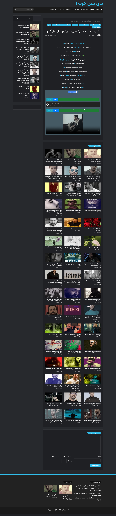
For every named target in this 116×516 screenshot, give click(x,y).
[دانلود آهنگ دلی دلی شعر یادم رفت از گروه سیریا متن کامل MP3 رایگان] (72, 274)
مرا (70, 48)
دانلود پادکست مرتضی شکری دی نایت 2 (93, 385)
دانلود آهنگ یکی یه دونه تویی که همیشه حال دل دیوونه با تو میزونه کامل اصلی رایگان (93, 317)
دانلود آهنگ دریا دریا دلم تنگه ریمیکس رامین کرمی (94, 160)
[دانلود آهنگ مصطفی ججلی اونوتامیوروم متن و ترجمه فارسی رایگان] (53, 274)
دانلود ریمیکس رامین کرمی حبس (74, 229)
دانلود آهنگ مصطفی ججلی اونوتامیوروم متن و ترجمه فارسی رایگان (55, 282)
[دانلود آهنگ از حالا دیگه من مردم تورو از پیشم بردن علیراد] (72, 293)
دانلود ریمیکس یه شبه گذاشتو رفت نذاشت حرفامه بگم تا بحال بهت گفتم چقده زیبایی (54, 211)
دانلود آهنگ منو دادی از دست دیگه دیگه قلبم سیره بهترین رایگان (93, 177)
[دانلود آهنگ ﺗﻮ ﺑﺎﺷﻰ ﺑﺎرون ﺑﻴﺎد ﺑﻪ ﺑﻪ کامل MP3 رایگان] (72, 328)
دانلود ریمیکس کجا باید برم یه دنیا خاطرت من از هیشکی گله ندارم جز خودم (54, 230)
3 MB (49, 99)
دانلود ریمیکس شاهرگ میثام (94, 247)
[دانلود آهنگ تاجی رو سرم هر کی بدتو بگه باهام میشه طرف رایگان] (53, 414)
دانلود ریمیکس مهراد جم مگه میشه (93, 368)
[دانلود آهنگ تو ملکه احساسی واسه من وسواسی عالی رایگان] (72, 397)
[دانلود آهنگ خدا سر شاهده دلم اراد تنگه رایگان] (92, 328)
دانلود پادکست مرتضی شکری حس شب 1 (73, 264)
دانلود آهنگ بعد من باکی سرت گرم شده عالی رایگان (73, 160)
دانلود (81, 25)
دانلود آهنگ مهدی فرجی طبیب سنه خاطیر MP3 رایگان (54, 352)
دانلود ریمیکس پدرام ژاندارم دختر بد (54, 193)
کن (63, 63)
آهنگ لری (68, 9)
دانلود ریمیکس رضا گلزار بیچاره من (73, 420)
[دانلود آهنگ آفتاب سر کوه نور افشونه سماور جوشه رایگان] (92, 414)
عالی (64, 44)
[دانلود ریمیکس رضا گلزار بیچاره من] (72, 414)
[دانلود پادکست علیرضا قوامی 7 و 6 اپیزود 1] (92, 204)
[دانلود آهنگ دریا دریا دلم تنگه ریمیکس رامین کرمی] (92, 153)
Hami (74, 52)
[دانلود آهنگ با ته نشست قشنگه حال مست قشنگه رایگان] (53, 310)
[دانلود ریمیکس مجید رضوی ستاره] (72, 204)
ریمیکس (92, 9)
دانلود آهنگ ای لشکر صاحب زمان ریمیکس (93, 281)
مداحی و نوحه (54, 9)
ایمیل (99, 457)
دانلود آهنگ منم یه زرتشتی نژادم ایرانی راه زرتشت (88, 499)
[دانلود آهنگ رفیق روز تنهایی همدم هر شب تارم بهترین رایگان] (92, 397)
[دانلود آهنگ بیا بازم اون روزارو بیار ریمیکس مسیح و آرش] (72, 362)
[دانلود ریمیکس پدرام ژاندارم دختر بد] (53, 187)
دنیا (67, 87)
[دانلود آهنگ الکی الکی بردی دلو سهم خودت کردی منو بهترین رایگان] (53, 397)
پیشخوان (98, 9)
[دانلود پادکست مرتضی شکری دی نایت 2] (92, 379)
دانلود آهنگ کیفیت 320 (78, 99)
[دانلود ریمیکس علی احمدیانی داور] (72, 310)
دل (67, 83)
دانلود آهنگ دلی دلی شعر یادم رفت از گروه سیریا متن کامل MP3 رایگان (73, 281)
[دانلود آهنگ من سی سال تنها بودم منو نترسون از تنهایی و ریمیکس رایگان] (53, 170)
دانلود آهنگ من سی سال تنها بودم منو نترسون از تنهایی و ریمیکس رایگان (53, 177)
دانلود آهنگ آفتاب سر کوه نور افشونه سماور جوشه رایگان (92, 421)
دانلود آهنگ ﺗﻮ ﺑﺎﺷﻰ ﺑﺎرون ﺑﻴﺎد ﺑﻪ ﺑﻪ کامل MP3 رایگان (73, 335)
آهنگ (94, 21)
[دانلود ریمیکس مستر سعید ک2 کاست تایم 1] (53, 241)
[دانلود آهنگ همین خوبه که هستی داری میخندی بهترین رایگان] (53, 257)
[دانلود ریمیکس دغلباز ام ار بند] (53, 328)
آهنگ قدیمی (76, 9)
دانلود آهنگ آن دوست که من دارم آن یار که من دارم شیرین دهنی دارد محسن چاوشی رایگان (73, 386)
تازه (37, 18)
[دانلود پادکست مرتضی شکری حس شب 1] (72, 257)
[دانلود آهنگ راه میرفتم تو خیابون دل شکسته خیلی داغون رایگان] (72, 241)
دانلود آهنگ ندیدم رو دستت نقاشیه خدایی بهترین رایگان (93, 352)
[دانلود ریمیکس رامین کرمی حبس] (72, 222)
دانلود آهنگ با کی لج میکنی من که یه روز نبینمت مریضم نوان (87, 494)
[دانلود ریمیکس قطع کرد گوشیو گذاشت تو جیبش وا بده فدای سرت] (72, 345)
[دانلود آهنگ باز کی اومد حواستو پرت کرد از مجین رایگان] (53, 362)
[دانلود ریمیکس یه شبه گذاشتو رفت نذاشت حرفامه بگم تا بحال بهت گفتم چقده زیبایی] (53, 204)
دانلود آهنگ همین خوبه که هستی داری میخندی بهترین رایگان (54, 264)
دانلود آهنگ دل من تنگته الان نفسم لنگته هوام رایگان (93, 194)
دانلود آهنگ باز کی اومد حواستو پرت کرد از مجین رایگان (54, 369)
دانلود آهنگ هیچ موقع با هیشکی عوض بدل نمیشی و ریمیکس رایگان (73, 194)
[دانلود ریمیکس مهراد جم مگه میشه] (92, 362)
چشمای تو (67, 75)
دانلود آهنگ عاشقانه (56, 25)
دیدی (49, 25)
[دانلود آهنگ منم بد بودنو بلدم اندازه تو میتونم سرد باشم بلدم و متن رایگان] (53, 153)
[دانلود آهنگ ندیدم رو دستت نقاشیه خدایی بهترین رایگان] (92, 345)
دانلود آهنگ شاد (84, 9)
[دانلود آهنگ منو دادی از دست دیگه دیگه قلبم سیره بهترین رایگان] (92, 170)
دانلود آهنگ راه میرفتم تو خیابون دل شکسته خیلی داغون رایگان (73, 247)
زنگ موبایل (61, 9)
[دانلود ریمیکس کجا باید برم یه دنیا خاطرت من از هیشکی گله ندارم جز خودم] (53, 222)
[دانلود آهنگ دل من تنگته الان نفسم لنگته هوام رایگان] (92, 187)
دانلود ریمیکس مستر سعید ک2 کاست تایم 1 (53, 247)
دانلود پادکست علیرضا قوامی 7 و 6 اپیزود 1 (93, 211)
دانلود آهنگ (74, 25)
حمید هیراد (86, 25)
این (63, 48)
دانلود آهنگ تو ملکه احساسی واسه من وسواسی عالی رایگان (73, 404)
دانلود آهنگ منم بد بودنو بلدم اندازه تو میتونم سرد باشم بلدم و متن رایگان (54, 160)
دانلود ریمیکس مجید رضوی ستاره (73, 210)
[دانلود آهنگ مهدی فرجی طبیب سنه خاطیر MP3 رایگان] (53, 345)
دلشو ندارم (79, 75)
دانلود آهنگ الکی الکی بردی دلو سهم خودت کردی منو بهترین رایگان (54, 404)
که (75, 63)
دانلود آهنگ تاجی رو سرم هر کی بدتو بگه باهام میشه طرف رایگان (54, 421)
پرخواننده (27, 18)
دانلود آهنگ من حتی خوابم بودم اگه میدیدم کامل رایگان (73, 177)
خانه (98, 21)
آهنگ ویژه (93, 25)
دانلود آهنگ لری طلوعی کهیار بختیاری (85, 486)
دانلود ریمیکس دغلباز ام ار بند (55, 334)
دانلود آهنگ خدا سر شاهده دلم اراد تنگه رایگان (93, 335)
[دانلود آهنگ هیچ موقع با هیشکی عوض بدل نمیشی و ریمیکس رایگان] (72, 187)
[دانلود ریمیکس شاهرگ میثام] (92, 241)
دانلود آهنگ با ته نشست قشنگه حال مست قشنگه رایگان (54, 316)
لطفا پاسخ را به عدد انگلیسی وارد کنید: (62, 457)
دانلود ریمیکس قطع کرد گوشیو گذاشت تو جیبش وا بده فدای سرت (73, 352)
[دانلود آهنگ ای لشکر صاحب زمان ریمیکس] (92, 274)
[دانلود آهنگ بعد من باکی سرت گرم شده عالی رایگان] (72, 153)
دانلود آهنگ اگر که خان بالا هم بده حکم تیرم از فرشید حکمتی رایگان (54, 300)
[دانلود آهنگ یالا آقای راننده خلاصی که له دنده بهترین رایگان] (92, 257)
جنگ (64, 87)
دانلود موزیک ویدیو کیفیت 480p (78, 110)
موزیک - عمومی (96, 27)
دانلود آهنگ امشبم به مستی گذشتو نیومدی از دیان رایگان (93, 300)
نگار (71, 79)
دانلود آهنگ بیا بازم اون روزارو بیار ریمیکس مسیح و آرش (73, 369)
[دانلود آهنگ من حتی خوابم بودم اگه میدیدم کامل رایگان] (72, 170)
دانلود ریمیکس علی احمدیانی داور (73, 316)
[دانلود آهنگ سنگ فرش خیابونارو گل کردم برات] (92, 222)
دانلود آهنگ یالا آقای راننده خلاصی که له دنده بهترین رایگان (92, 264)
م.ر (97, 35)
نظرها (17, 18)
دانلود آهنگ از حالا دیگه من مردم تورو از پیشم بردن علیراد (73, 300)
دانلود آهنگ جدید (66, 25)
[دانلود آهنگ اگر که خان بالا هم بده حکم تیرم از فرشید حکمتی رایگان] (53, 293)
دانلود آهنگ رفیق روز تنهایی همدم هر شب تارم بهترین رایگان (92, 404)
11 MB (50, 110)
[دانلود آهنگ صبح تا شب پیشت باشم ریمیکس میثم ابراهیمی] (53, 379)
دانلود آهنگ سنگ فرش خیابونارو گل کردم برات (92, 229)
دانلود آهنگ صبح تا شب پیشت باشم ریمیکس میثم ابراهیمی (54, 385)
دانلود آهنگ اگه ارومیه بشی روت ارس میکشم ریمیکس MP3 (88, 489)
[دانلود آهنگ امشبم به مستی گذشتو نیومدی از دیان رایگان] (92, 293)
